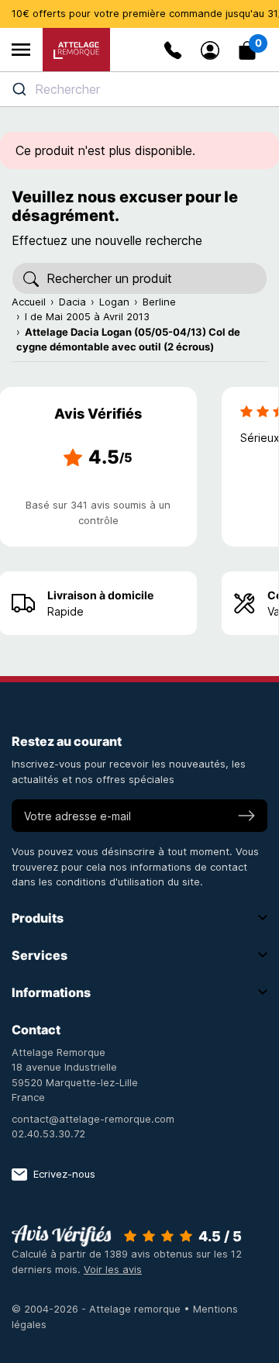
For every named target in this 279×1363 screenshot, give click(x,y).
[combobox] (139, 89)
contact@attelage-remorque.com (93, 1119)
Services (39, 955)
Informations (51, 992)
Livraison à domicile (100, 595)
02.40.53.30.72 (48, 1133)
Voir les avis (113, 1269)
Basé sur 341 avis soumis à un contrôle (98, 512)
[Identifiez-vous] (210, 50)
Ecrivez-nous (64, 1174)
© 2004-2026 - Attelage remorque (98, 1309)
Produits (38, 918)
